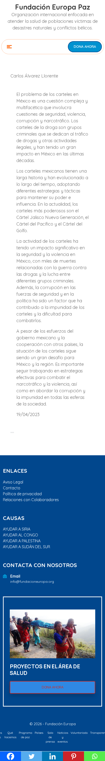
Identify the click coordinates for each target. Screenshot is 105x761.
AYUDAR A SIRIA (16, 529)
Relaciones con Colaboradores (31, 499)
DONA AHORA (85, 46)
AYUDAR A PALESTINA (22, 540)
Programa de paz (25, 735)
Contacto (11, 487)
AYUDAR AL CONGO (20, 535)
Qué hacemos (10, 735)
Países (39, 733)
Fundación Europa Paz (52, 7)
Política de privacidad (22, 493)
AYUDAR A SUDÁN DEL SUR (26, 546)
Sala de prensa (50, 737)
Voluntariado (79, 733)
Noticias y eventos (62, 737)
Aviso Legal (13, 482)
